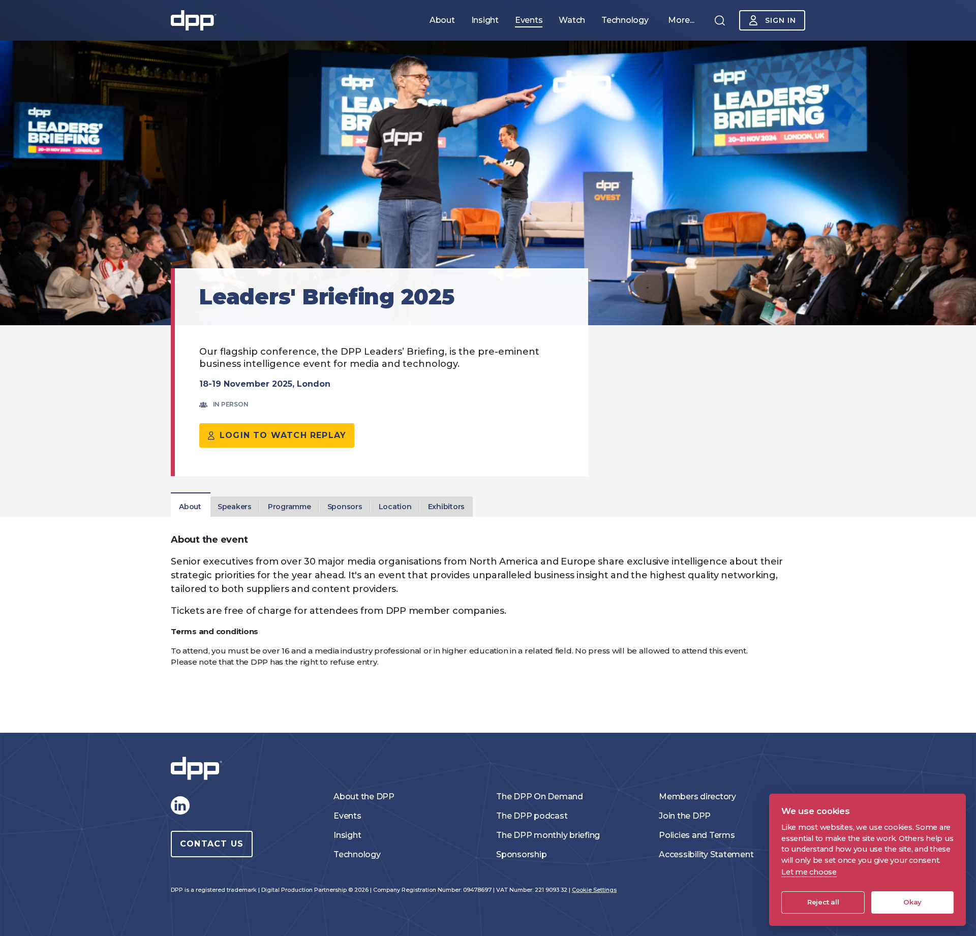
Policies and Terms (697, 835)
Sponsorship (521, 854)
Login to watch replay (283, 435)
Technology (357, 854)
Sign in (780, 20)
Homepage (194, 20)
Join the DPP (685, 816)
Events (347, 816)
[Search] (720, 20)
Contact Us (211, 844)
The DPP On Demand (539, 796)
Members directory (697, 796)
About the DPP (363, 796)
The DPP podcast (531, 816)
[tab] (190, 506)
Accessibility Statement (706, 854)
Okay (912, 902)
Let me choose (809, 872)
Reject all (823, 902)
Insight (347, 835)
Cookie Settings (594, 889)
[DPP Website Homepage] (199, 768)
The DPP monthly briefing (548, 835)
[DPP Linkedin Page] (180, 805)
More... (681, 20)
